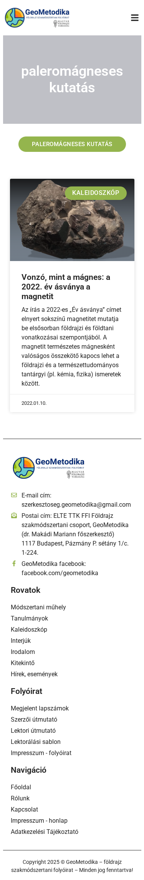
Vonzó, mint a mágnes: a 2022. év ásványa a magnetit (66, 287)
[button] (135, 17)
